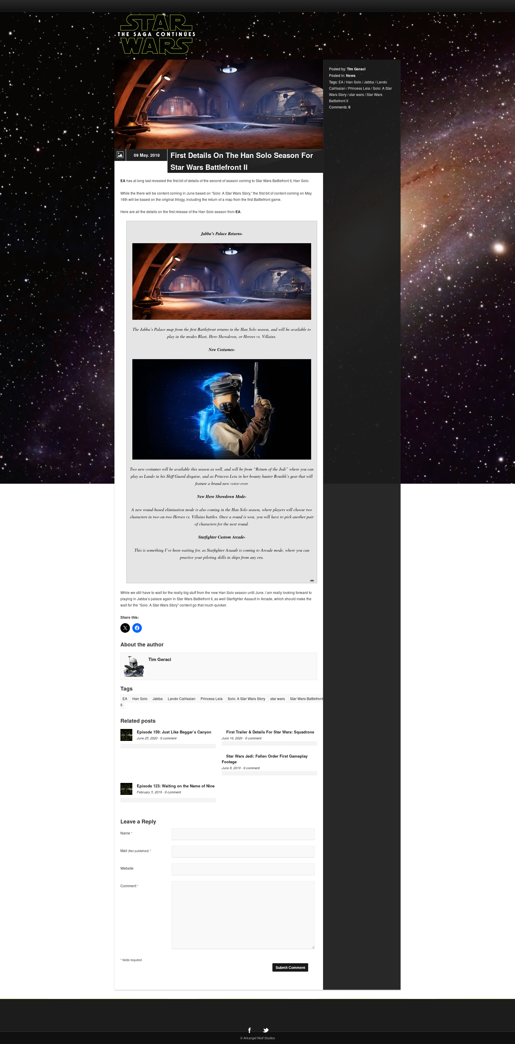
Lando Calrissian (182, 698)
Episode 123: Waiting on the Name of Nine (176, 786)
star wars (277, 698)
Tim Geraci (159, 659)
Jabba (158, 698)
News (351, 75)
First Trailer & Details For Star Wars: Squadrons (270, 732)
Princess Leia (212, 698)
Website (127, 868)
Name (126, 832)
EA (124, 698)
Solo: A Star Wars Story (246, 698)
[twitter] (265, 1030)
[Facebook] (249, 1030)
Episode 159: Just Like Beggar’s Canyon (174, 732)
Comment (129, 885)
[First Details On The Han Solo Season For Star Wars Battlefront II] (218, 104)
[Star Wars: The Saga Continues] (187, 34)
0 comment (168, 738)
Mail (135, 850)
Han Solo (140, 698)
